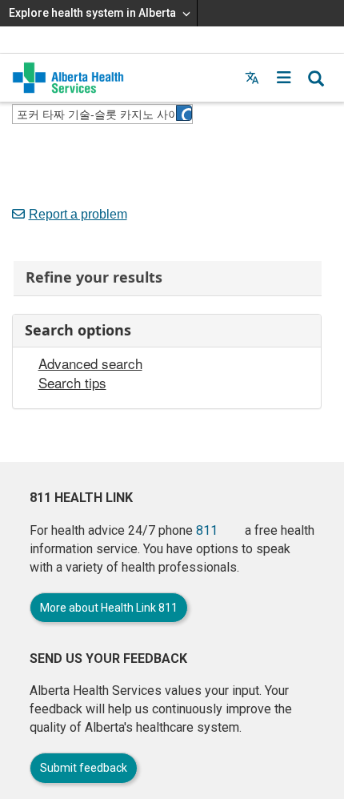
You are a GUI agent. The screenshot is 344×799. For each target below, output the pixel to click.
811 (207, 530)
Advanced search (90, 363)
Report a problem (78, 214)
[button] (284, 78)
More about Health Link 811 (109, 607)
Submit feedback (83, 767)
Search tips (72, 382)
